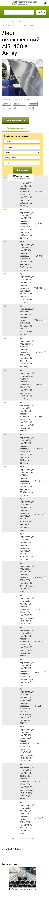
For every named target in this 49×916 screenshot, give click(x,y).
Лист (14, 25)
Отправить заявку (15, 120)
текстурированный (22, 99)
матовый (32, 103)
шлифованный (9, 108)
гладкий (6, 99)
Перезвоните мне (16, 128)
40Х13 (5, 112)
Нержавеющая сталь (27, 22)
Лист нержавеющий (26, 25)
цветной (7, 103)
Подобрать (22, 170)
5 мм (21, 108)
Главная (6, 22)
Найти (41, 12)
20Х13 (30, 108)
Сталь (14, 22)
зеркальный (19, 103)
